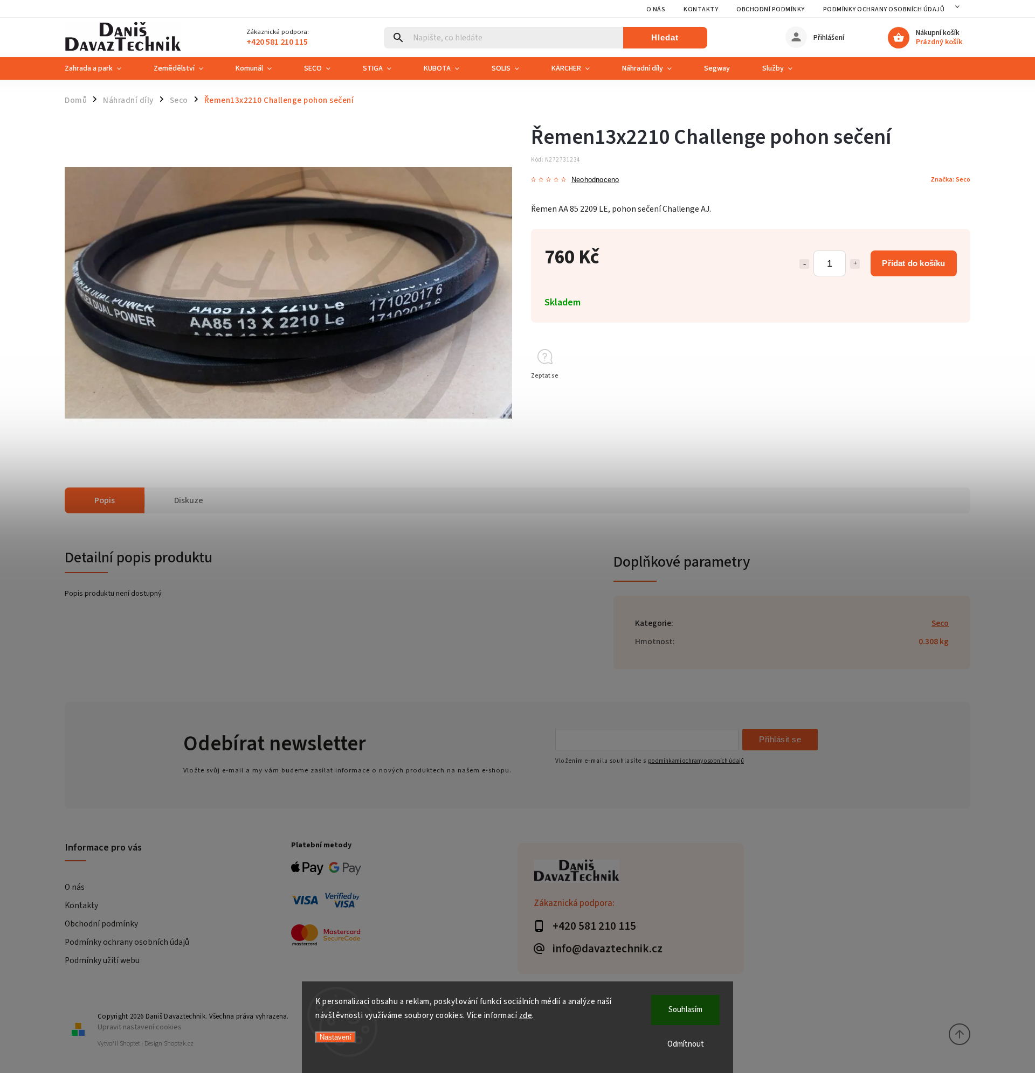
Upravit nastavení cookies (140, 1027)
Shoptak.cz (179, 1043)
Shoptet (130, 1043)
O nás (656, 9)
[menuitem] (101, 68)
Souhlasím (685, 1009)
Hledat (665, 37)
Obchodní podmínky (770, 9)
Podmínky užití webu (102, 960)
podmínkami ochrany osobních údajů (696, 760)
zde (526, 1015)
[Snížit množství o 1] (804, 264)
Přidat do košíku (913, 263)
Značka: (950, 179)
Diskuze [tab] (188, 500)
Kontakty (701, 9)
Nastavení (335, 1037)
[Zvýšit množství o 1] (855, 264)
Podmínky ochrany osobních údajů (884, 9)
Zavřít (937, 395)
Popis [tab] (104, 500)
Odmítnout (685, 1044)
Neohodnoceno (595, 180)
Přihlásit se (780, 739)
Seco (940, 623)
